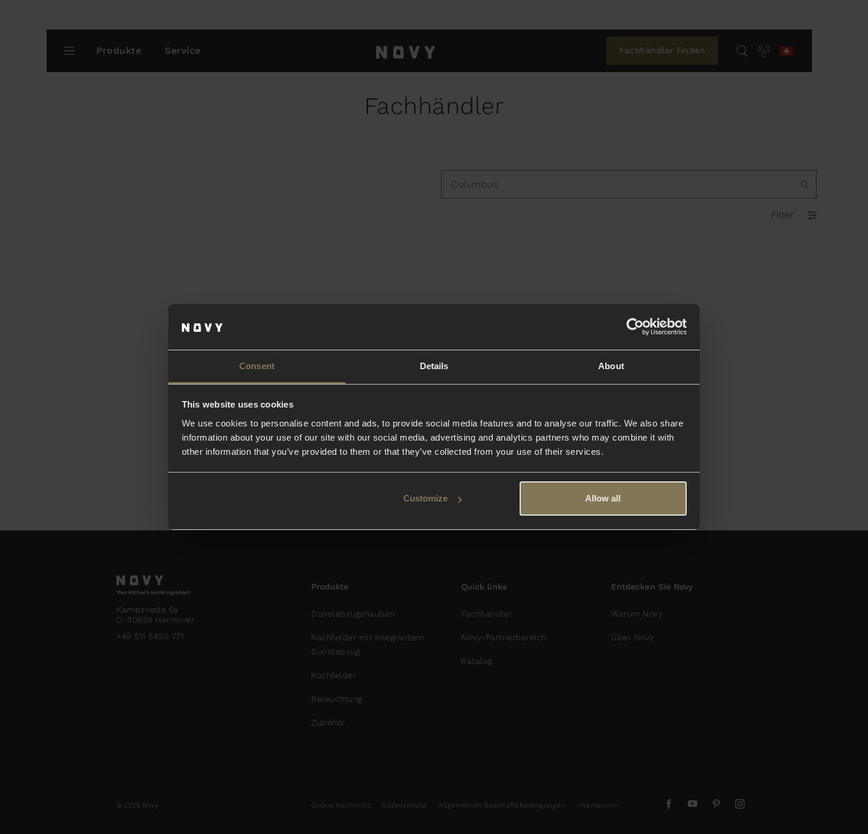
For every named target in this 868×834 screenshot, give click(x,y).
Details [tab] (434, 366)
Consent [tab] (257, 366)
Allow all (603, 498)
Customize (425, 498)
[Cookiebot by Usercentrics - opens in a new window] (635, 327)
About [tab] (611, 366)
